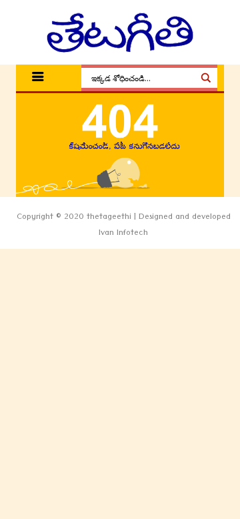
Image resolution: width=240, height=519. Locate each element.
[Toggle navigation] (38, 78)
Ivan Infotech (123, 234)
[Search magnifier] (206, 78)
